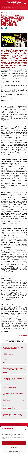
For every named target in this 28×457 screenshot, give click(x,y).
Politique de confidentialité (14, 455)
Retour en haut (23, 335)
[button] (25, 429)
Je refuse (14, 447)
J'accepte (14, 443)
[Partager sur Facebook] (2, 28)
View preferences (14, 451)
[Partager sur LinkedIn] (6, 28)
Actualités (5, 11)
